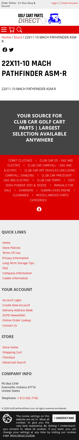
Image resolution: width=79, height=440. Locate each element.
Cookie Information (15, 278)
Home (6, 37)
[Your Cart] (11, 29)
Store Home (10, 347)
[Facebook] (39, 209)
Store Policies (11, 248)
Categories (4, 29)
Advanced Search (14, 362)
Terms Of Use (11, 253)
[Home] (39, 18)
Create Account (69, 3)
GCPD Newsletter (14, 315)
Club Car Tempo (49, 180)
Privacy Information (15, 258)
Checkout (8, 357)
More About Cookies (22, 435)
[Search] (19, 29)
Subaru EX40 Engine (55, 190)
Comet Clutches (20, 160)
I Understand (64, 418)
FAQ (5, 268)
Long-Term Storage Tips (18, 263)
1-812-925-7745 (27, 398)
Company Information (17, 273)
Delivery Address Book (17, 310)
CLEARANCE (21, 195)
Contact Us (9, 325)
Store (18, 37)
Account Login (11, 300)
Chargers (26, 190)
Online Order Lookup (16, 320)
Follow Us (5, 50)
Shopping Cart (12, 352)
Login (54, 3)
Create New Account (16, 305)
